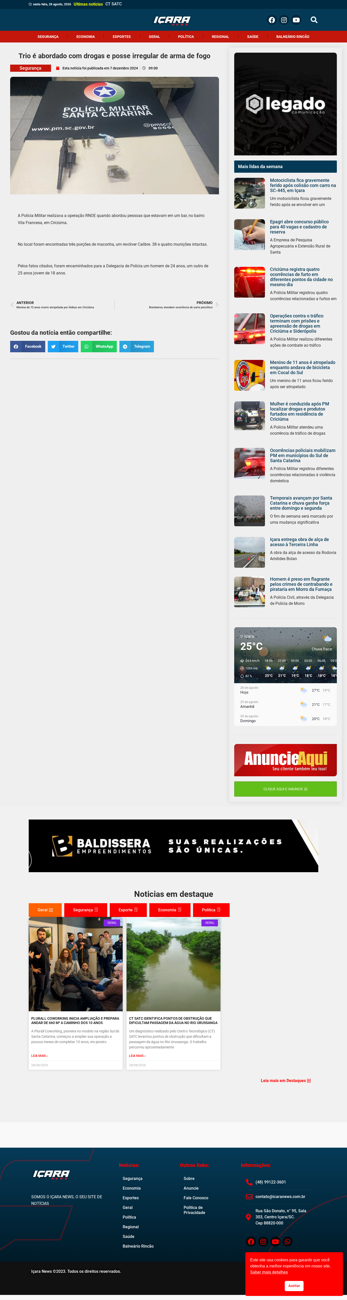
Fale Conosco (196, 1197)
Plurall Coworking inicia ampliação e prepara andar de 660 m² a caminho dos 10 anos (75, 1020)
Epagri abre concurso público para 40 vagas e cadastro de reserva (299, 227)
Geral (154, 37)
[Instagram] (284, 20)
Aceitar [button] (294, 1286)
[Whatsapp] (287, 1241)
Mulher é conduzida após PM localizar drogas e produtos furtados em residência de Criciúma (299, 411)
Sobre (189, 1178)
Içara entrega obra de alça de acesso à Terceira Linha (299, 542)
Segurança (48, 37)
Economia (85, 37)
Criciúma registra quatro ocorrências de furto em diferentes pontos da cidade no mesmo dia (301, 277)
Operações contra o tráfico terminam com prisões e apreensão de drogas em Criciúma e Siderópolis (296, 323)
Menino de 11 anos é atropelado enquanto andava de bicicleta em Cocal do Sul (302, 367)
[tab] (45, 910)
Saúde (252, 37)
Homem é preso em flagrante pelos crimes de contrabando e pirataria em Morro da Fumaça (301, 584)
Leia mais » (39, 1056)
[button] (314, 20)
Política (186, 37)
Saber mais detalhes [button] (269, 1272)
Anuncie (191, 1188)
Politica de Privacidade (194, 1210)
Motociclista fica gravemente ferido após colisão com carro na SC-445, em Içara (303, 185)
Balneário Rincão (292, 37)
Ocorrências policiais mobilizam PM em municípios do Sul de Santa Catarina (303, 455)
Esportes (122, 37)
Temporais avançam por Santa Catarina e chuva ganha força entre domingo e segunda (301, 503)
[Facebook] (272, 20)
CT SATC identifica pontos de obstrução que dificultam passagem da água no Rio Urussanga (173, 1020)
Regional (220, 37)
